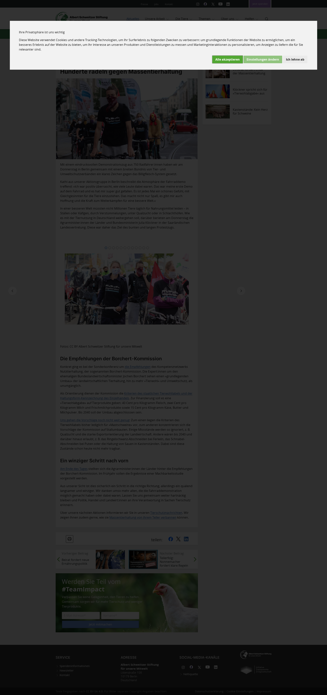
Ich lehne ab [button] (295, 59)
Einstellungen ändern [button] (263, 59)
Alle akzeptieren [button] (227, 59)
